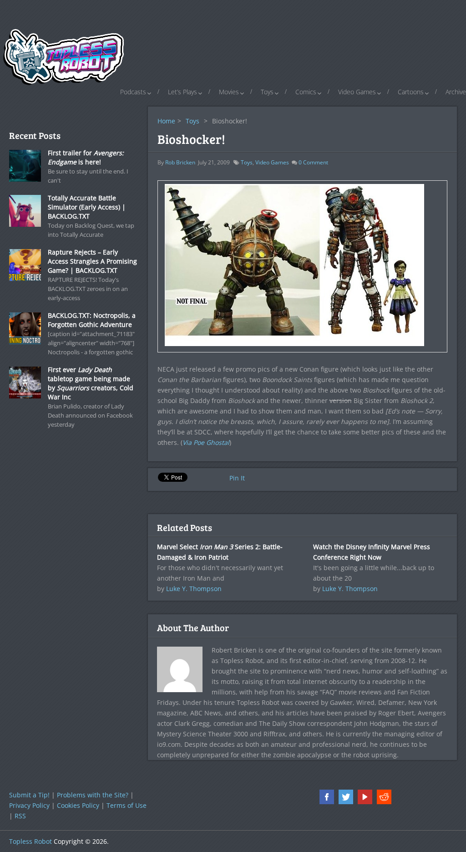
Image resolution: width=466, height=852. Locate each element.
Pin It (237, 478)
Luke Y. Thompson (194, 588)
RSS (20, 815)
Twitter (346, 797)
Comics (305, 91)
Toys (267, 91)
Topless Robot (30, 841)
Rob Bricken (180, 162)
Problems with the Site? (92, 795)
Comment (313, 162)
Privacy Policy (29, 805)
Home (166, 121)
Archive (456, 91)
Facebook (326, 797)
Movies (229, 91)
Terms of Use (126, 805)
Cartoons (411, 91)
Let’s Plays (182, 91)
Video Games (357, 91)
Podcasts (133, 91)
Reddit (384, 797)
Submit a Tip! (29, 795)
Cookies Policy (78, 805)
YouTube (365, 797)
